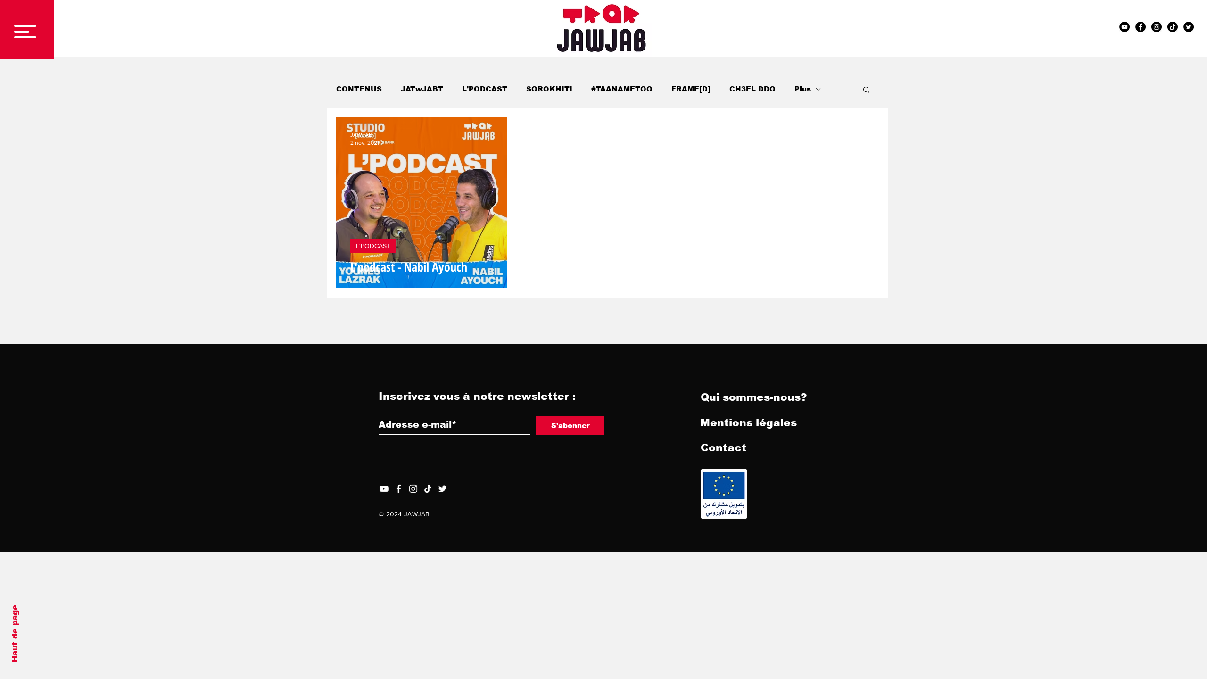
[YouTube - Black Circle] (1124, 27)
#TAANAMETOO (622, 89)
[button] (25, 31)
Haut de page (14, 633)
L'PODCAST (484, 89)
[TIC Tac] (1172, 27)
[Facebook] (398, 488)
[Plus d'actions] (491, 138)
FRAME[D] (691, 89)
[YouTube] (384, 488)
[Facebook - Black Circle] (1140, 27)
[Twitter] (442, 488)
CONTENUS (359, 89)
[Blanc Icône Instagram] (413, 488)
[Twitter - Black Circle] (1188, 27)
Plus (802, 89)
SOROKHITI (549, 89)
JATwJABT (422, 89)
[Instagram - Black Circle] (1156, 27)
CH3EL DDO (752, 89)
